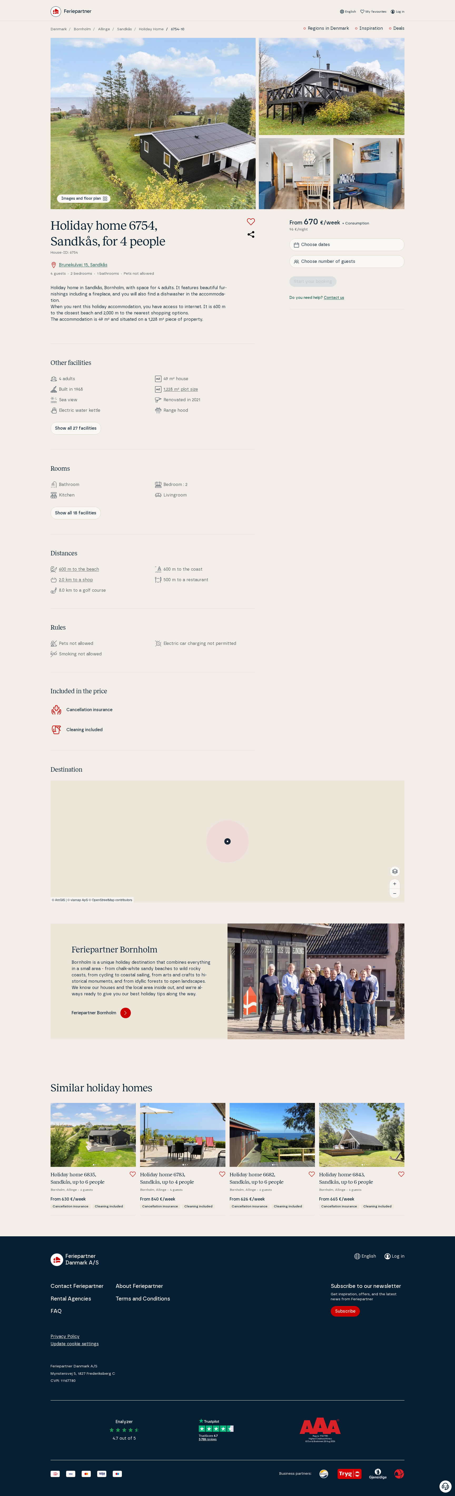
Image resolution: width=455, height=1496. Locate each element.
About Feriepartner (139, 1286)
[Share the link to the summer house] (251, 234)
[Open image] (153, 123)
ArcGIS (60, 899)
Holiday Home (151, 29)
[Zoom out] (394, 893)
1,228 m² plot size (181, 389)
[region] (227, 841)
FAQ (56, 1311)
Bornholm (82, 29)
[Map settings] (395, 871)
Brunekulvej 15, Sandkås (83, 265)
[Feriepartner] (71, 11)
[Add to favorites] (251, 222)
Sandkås (124, 29)
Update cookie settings (75, 1344)
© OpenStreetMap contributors (110, 899)
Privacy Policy (65, 1336)
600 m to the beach (79, 569)
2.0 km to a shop (76, 580)
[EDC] (324, 1474)
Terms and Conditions (143, 1299)
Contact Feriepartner (77, 1286)
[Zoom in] (394, 883)
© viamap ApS (77, 899)
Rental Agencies (71, 1299)
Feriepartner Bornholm (94, 1013)
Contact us (334, 298)
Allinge (104, 29)
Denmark (59, 29)
